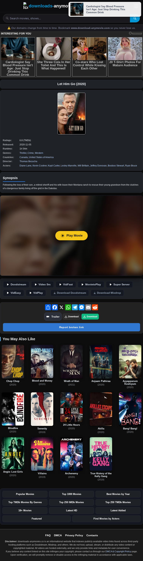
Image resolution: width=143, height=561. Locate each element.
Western (39, 153)
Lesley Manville (69, 165)
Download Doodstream (71, 292)
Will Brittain (83, 165)
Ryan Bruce (131, 165)
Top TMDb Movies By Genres (25, 502)
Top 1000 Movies (71, 494)
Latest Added (118, 510)
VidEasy (16, 292)
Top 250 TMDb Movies (118, 502)
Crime (31, 153)
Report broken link (71, 327)
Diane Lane (25, 165)
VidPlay (38, 292)
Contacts (92, 535)
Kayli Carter (54, 165)
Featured (37, 518)
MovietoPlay (93, 284)
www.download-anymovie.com (90, 28)
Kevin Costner (40, 165)
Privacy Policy (74, 535)
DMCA (58, 535)
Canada (24, 157)
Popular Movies (25, 494)
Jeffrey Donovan (98, 165)
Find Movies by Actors (106, 518)
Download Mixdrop (109, 292)
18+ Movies (24, 510)
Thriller (23, 153)
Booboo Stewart (116, 165)
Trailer (55, 316)
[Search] (135, 18)
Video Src (45, 284)
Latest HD (71, 510)
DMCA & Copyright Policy (118, 551)
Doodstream (18, 284)
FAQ (48, 535)
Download (73, 316)
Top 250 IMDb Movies (71, 502)
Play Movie (74, 235)
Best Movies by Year (118, 494)
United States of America (41, 157)
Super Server (121, 284)
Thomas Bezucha (28, 161)
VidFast (68, 284)
